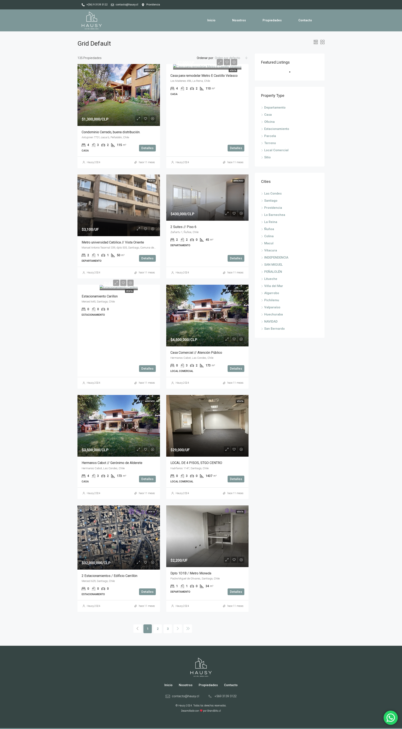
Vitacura (270, 250)
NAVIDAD (271, 321)
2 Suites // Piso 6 (183, 227)
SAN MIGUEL (273, 264)
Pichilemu (271, 300)
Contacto (305, 20)
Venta (233, 70)
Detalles (147, 148)
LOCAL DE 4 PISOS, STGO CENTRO (196, 463)
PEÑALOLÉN (273, 272)
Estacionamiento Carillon (100, 296)
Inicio (211, 20)
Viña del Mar (273, 286)
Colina (269, 236)
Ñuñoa (269, 229)
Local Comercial (276, 150)
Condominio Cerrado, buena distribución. (111, 132)
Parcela (270, 136)
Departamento (275, 107)
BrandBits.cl (214, 710)
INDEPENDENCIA (276, 257)
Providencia (273, 208)
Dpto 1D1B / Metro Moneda (190, 573)
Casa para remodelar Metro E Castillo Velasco (204, 76)
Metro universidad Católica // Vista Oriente (113, 242)
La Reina (270, 222)
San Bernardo (274, 329)
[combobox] (231, 58)
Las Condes (273, 193)
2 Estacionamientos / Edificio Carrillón (109, 576)
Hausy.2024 (93, 162)
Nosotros (239, 20)
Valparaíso (272, 307)
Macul (268, 243)
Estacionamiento (276, 129)
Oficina (269, 122)
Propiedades (272, 20)
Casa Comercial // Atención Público (196, 353)
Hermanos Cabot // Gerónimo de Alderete (112, 463)
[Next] (178, 628)
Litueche (270, 279)
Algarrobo (271, 293)
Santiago (270, 200)
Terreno (270, 143)
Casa (268, 115)
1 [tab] (292, 74)
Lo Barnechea (274, 215)
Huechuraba (273, 314)
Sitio (267, 157)
